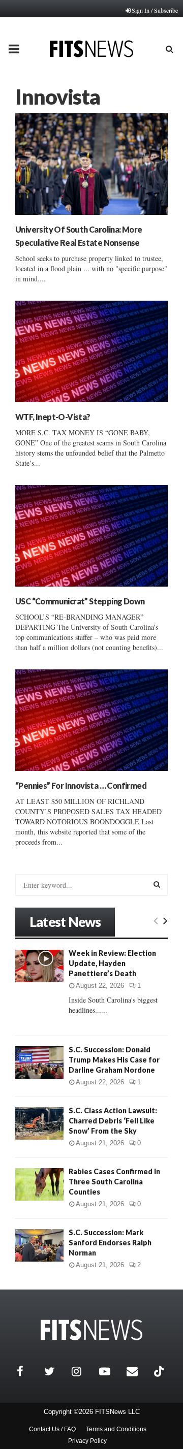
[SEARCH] (157, 884)
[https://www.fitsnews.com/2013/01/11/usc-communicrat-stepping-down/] (91, 536)
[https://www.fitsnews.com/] (91, 1330)
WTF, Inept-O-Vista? (52, 417)
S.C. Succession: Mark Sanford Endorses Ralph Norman (110, 1242)
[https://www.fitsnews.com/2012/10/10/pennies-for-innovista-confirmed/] (91, 720)
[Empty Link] (156, 920)
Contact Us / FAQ (52, 1429)
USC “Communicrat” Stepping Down (79, 601)
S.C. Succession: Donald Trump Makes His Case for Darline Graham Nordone (114, 1059)
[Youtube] (110, 1371)
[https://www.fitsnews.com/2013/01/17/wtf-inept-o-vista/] (91, 351)
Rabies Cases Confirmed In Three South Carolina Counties (114, 1181)
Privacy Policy (87, 1440)
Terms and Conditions (116, 1429)
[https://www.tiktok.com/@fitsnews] (160, 1371)
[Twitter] (55, 1371)
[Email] (138, 1371)
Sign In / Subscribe (155, 10)
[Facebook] (28, 1371)
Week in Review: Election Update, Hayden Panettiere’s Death (112, 963)
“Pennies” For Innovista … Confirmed (80, 785)
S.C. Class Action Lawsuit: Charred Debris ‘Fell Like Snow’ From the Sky (113, 1120)
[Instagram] (83, 1371)
